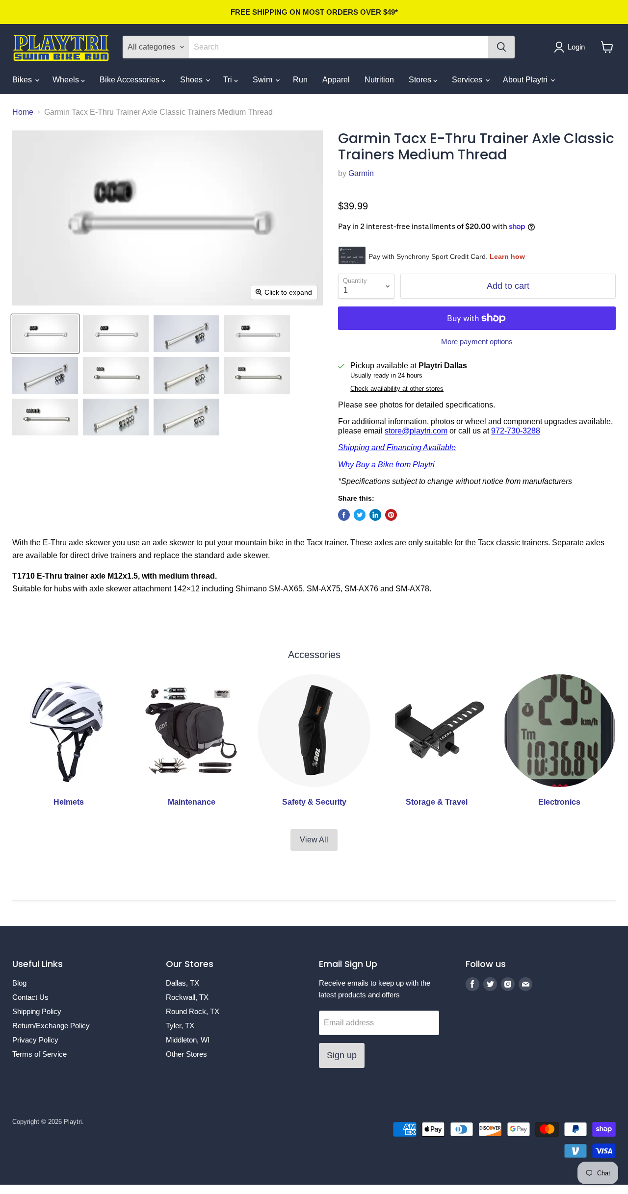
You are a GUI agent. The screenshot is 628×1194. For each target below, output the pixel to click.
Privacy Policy (35, 1040)
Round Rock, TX (192, 1011)
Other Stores (186, 1054)
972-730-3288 (515, 431)
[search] (338, 47)
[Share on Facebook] (344, 515)
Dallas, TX (182, 983)
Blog (19, 983)
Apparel (336, 80)
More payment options (477, 341)
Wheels (66, 80)
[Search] (501, 47)
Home (22, 112)
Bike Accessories (130, 80)
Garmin (361, 173)
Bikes (23, 80)
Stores (421, 80)
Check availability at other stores (397, 388)
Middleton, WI (187, 1040)
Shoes (192, 80)
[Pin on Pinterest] (391, 515)
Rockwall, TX (187, 997)
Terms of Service (39, 1054)
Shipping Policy (36, 1011)
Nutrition (379, 80)
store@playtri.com (416, 431)
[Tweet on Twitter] (360, 515)
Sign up (342, 1055)
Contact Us (30, 997)
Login (576, 47)
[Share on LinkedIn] (375, 515)
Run (300, 80)
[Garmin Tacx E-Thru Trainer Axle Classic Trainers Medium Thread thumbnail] (45, 333)
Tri (228, 80)
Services (468, 80)
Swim (263, 80)
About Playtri (526, 80)
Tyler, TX (180, 1025)
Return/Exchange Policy (51, 1025)
